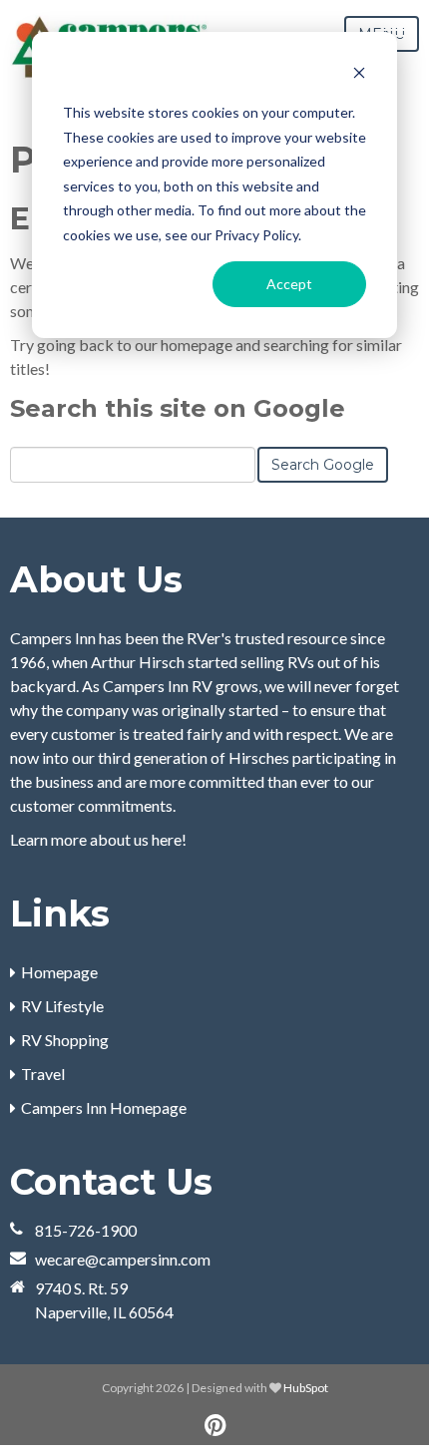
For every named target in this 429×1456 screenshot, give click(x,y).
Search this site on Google (177, 408)
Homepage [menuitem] (59, 971)
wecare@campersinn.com (123, 1259)
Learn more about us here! (98, 839)
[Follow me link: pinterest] (215, 1425)
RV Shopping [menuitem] (65, 1039)
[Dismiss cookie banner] (359, 75)
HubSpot (305, 1387)
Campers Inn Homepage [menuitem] (104, 1107)
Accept (289, 283)
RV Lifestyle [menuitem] (62, 1005)
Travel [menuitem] (43, 1073)
